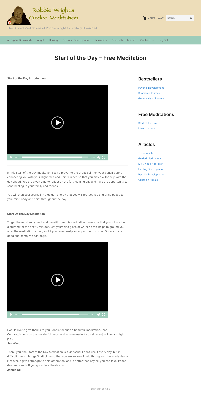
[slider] (55, 157)
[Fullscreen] (103, 157)
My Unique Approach (150, 163)
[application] (57, 122)
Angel (40, 40)
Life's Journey (146, 128)
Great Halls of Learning (152, 98)
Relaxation (101, 40)
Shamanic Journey (149, 93)
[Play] (11, 157)
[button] (57, 122)
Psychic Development (151, 87)
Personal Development (76, 40)
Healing (53, 40)
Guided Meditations (150, 158)
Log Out (163, 40)
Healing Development (151, 169)
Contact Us (147, 40)
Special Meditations (123, 40)
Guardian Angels (148, 179)
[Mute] (98, 157)
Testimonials (145, 153)
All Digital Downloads (19, 40)
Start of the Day (147, 123)
